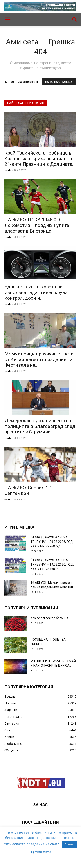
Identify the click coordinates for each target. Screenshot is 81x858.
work (7, 170)
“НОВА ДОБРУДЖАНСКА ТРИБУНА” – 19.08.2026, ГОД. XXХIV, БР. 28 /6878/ (52, 564)
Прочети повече (41, 852)
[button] (7, 19)
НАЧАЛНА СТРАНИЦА (58, 81)
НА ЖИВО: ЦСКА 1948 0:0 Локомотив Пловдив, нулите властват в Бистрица (36, 225)
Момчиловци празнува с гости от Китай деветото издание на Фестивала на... (39, 359)
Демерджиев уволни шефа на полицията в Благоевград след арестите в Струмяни (39, 426)
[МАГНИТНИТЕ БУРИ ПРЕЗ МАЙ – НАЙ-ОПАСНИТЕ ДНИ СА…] (15, 666)
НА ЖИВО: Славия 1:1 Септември (28, 490)
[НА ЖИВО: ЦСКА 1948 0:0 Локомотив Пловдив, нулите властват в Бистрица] (40, 196)
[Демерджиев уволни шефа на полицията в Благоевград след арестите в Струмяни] (40, 397)
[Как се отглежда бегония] (15, 623)
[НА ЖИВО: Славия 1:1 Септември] (40, 464)
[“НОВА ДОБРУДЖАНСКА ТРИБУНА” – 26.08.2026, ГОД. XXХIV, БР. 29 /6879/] (15, 543)
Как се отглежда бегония (49, 618)
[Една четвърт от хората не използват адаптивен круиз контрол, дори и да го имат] (40, 263)
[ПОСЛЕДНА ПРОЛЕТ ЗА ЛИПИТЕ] (15, 645)
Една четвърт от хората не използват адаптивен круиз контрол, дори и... (36, 292)
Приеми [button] (69, 844)
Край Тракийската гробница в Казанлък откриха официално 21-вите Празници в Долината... (40, 158)
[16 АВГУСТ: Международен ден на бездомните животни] (15, 588)
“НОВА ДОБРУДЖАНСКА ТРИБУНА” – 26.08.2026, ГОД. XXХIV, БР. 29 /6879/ (52, 542)
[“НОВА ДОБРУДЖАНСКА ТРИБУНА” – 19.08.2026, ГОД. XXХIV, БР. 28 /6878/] (15, 565)
